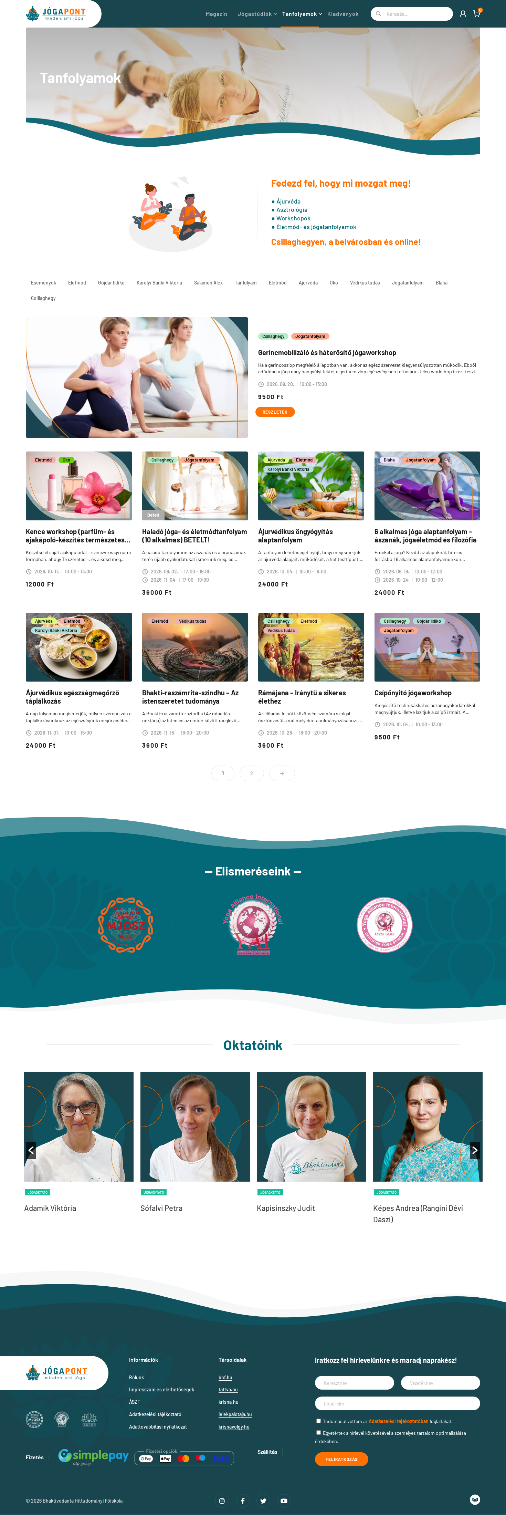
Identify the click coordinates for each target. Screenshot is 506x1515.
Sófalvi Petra (161, 1207)
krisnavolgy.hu (234, 1427)
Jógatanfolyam (408, 283)
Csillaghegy (43, 298)
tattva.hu (228, 1389)
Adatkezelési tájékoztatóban (399, 1421)
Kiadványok (343, 13)
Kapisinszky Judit (286, 1207)
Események (43, 283)
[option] (79, 1144)
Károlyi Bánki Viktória (159, 283)
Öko (334, 283)
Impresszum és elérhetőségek (161, 1389)
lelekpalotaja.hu (235, 1414)
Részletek (275, 411)
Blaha (441, 283)
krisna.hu (229, 1402)
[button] (31, 1150)
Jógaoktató (38, 1192)
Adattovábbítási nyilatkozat (158, 1427)
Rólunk (136, 1377)
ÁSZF (134, 1402)
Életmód (77, 283)
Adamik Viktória (50, 1207)
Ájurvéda (308, 283)
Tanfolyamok (299, 13)
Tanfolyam (246, 283)
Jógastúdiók (255, 13)
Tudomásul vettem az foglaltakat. (388, 1421)
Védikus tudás (365, 283)
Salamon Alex (208, 283)
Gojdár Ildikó (111, 283)
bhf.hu (225, 1377)
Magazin (217, 13)
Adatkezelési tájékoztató (155, 1414)
